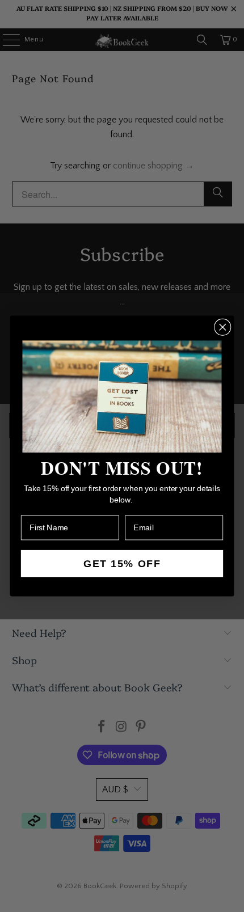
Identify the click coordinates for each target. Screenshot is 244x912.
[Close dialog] (222, 326)
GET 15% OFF (122, 563)
